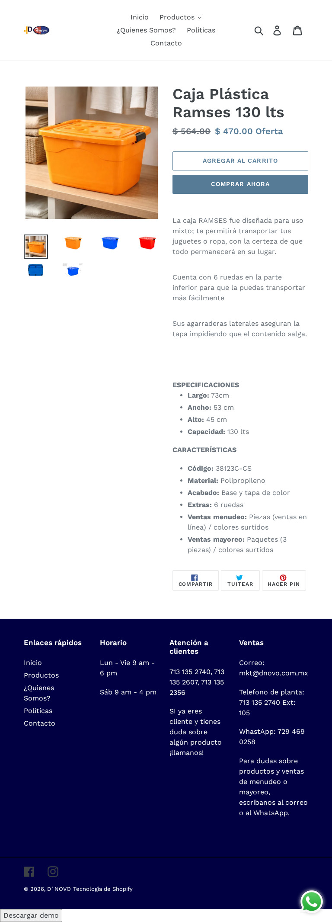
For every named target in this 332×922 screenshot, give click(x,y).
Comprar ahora (240, 183)
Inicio (33, 663)
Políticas (38, 711)
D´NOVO (59, 889)
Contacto (39, 723)
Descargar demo (31, 915)
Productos (41, 675)
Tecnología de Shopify (103, 889)
